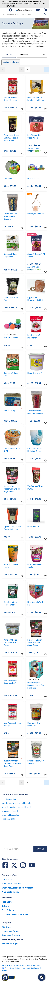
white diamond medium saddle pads (16, 807)
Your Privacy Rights (34, 965)
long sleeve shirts (9, 799)
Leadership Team (10, 931)
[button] (44, 14)
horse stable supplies (10, 815)
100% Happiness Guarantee (15, 914)
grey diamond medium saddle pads (16, 803)
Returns (5, 906)
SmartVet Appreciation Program (17, 888)
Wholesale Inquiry (10, 892)
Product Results (11, 62)
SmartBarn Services (11, 883)
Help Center (7, 902)
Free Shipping (8, 910)
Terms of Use (6, 965)
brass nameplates (9, 819)
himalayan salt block (10, 811)
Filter (9, 54)
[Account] (10, 10)
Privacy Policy (19, 965)
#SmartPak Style (10, 943)
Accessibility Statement (32, 968)
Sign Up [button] (40, 849)
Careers (4, 971)
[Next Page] (46, 69)
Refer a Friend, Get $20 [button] (13, 939)
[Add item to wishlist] (21, 109)
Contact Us (7, 879)
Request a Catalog (11, 935)
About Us (6, 927)
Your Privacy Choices (12, 968)
